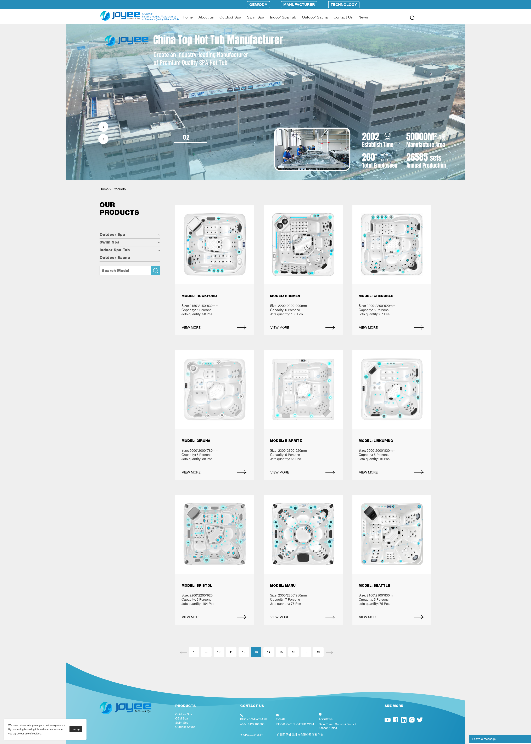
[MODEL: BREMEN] (303, 244)
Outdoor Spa (230, 17)
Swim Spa (255, 17)
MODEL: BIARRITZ (286, 441)
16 (293, 652)
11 (231, 652)
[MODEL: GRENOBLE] (391, 244)
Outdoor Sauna (315, 17)
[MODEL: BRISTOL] (214, 534)
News (363, 17)
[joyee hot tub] (125, 715)
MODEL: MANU (283, 586)
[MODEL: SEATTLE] (391, 534)
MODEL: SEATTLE (374, 586)
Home (188, 17)
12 (243, 652)
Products (119, 189)
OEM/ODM (258, 4)
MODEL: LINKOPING (376, 441)
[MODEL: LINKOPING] (391, 389)
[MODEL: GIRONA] (214, 389)
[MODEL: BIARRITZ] (303, 389)
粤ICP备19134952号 (251, 734)
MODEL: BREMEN (285, 296)
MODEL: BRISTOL (196, 586)
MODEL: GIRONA (195, 441)
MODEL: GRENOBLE (376, 296)
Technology (344, 4)
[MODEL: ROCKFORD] (214, 244)
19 (318, 652)
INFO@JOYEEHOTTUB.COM (295, 724)
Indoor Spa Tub (283, 17)
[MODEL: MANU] (303, 534)
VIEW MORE (191, 327)
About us (206, 17)
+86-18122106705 (252, 724)
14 (268, 652)
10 (218, 652)
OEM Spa (181, 718)
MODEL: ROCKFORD (199, 296)
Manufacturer (299, 4)
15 (281, 652)
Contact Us (343, 17)
